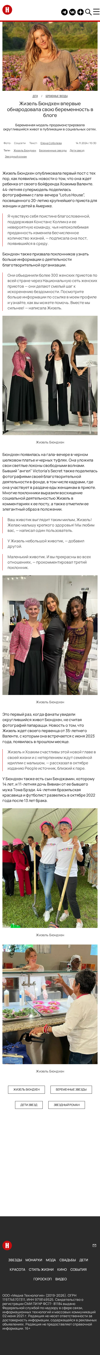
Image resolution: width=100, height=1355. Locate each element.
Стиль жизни (41, 1269)
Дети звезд (77, 150)
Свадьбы (67, 1260)
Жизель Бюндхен (25, 150)
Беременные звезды (53, 150)
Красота (17, 1269)
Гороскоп (42, 1279)
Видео (61, 1279)
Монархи (33, 1260)
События (78, 1269)
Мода (51, 1260)
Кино (62, 1269)
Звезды (15, 1260)
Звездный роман (16, 156)
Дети (83, 1260)
